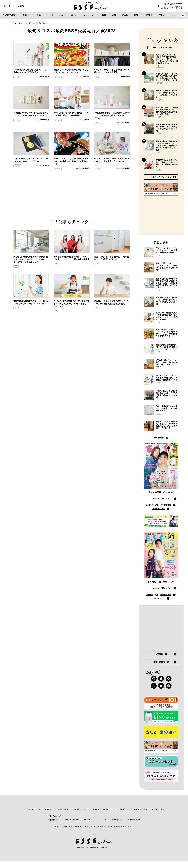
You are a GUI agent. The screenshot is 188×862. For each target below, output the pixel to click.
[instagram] (154, 679)
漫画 (136, 15)
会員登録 (21, 6)
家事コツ (27, 15)
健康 (114, 15)
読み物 (125, 15)
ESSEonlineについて (33, 809)
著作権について (108, 809)
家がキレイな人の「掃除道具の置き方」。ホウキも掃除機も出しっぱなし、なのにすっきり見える (167, 425)
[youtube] (161, 686)
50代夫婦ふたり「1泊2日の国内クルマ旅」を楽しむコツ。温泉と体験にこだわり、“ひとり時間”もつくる (167, 77)
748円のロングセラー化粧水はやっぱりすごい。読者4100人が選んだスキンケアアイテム (112, 115)
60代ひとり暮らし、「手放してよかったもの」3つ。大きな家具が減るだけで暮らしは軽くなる (167, 110)
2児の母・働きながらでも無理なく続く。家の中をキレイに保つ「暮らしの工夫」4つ (167, 363)
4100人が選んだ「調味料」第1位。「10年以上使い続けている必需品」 (71, 114)
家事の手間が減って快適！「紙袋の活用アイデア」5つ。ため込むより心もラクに (167, 94)
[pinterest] (169, 686)
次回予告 (149, 505)
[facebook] (161, 679)
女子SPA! (88, 820)
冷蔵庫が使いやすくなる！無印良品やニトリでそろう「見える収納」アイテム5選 (167, 127)
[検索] (175, 193)
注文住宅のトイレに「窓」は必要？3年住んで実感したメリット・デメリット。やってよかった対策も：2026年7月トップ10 (167, 59)
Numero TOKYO (71, 820)
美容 (104, 15)
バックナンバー (158, 509)
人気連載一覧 (161, 654)
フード (50, 15)
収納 (39, 15)
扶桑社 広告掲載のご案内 (154, 809)
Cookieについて (124, 809)
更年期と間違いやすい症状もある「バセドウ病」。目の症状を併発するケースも (167, 377)
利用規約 (96, 809)
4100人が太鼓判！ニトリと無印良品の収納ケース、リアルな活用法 (111, 71)
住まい (74, 15)
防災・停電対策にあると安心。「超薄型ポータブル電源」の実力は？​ (111, 258)
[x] (154, 686)
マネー (62, 15)
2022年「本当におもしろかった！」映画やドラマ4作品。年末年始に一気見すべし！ (71, 161)
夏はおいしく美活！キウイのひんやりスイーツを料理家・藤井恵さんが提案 (111, 302)
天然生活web (53, 820)
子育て (161, 15)
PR (16, 266)
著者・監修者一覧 (161, 662)
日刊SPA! (102, 820)
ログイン (12, 6)
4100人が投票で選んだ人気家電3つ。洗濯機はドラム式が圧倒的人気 (30, 71)
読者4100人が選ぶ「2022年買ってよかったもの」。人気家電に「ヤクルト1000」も (111, 161)
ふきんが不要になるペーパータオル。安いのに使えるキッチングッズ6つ (30, 159)
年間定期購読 (165, 505)
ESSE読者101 (10, 15)
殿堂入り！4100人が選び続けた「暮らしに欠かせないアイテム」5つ (71, 71)
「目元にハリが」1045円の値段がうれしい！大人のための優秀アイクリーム (30, 114)
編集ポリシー (50, 809)
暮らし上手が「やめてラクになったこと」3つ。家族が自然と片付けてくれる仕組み (167, 266)
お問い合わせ (63, 809)
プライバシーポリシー (81, 809)
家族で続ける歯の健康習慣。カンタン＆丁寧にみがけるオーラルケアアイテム (30, 302)
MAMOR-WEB (134, 820)
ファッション (89, 15)
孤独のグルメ (117, 820)
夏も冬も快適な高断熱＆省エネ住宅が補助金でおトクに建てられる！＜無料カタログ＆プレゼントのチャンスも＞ (30, 259)
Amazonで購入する (161, 498)
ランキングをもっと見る (161, 177)
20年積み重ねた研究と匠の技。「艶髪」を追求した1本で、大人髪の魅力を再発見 (71, 258)
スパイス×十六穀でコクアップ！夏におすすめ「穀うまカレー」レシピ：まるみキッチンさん (71, 303)
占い (173, 15)
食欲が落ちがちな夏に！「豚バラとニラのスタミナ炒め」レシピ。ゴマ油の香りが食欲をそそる (167, 332)
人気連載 (148, 15)
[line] (169, 679)
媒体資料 (137, 809)
